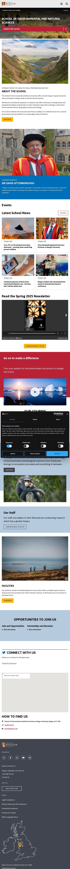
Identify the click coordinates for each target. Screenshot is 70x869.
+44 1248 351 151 (8, 774)
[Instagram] (17, 758)
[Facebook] (10, 758)
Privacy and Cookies (9, 813)
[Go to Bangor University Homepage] (8, 4)
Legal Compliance (8, 800)
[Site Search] (66, 4)
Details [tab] (35, 419)
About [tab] (58, 419)
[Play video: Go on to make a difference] (35, 391)
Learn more (8, 600)
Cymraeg (65, 10)
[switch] (26, 446)
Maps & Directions (12, 788)
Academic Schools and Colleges (11, 10)
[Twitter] (4, 758)
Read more (7, 119)
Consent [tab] (12, 419)
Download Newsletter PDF (35, 346)
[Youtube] (23, 758)
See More (63, 213)
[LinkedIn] (30, 758)
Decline (12, 453)
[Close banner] (67, 414)
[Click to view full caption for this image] (66, 579)
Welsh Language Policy (10, 817)
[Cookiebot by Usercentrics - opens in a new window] (55, 414)
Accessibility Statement (10, 808)
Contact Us (5, 777)
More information (9, 629)
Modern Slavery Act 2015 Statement (14, 804)
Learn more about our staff (15, 527)
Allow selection (35, 453)
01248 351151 (9, 725)
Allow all (57, 453)
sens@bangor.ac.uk (11, 729)
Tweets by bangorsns (9, 663)
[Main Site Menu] (61, 4)
